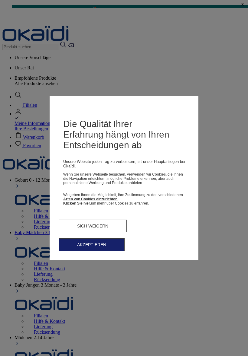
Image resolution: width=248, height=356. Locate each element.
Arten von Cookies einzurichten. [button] (90, 199)
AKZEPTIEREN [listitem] (91, 244)
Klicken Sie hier (76, 203)
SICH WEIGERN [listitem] (92, 226)
